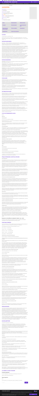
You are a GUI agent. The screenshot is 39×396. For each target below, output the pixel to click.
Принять (33, 394)
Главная (3, 5)
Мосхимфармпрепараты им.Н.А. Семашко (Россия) (14, 9)
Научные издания (12, 3)
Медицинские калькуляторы (19, 3)
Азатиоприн (6, 5)
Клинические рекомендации (5, 3)
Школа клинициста (26, 3)
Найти (26, 382)
